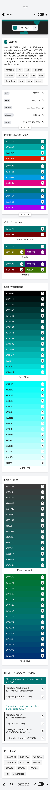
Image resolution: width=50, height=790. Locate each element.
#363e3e (10, 492)
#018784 (10, 338)
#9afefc (9, 434)
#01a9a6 (10, 349)
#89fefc (9, 429)
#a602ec (10, 207)
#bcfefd (9, 446)
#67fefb (9, 417)
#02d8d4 (10, 152)
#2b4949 (10, 509)
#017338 (10, 582)
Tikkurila (38, 69)
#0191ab (10, 171)
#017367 (10, 610)
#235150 (10, 520)
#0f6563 (9, 548)
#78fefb (9, 423)
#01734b (10, 594)
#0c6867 (10, 553)
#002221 (10, 304)
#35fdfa (9, 401)
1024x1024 (11, 762)
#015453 (10, 321)
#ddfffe (9, 457)
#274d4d (10, 514)
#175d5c (10, 537)
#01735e (10, 605)
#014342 (10, 315)
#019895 (10, 344)
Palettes (9, 75)
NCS (27, 69)
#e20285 (10, 183)
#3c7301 (31, 269)
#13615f (9, 542)
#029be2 (10, 177)
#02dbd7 (10, 366)
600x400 (9, 768)
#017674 (10, 332)
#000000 (10, 293)
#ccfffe (9, 451)
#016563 (10, 327)
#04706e (10, 565)
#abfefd (9, 440)
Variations (22, 75)
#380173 (31, 264)
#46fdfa (9, 406)
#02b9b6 (10, 355)
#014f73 (9, 639)
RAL (19, 69)
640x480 (37, 762)
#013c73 (10, 650)
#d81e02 (10, 158)
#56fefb (9, 412)
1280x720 (37, 757)
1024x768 (24, 762)
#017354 (10, 599)
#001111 (10, 299)
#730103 (10, 234)
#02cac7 (10, 360)
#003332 (10, 310)
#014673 (10, 644)
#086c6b (10, 559)
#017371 (10, 141)
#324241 (10, 497)
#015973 (10, 633)
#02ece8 (10, 372)
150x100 (34, 768)
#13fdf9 (9, 389)
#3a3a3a (10, 486)
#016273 (10, 627)
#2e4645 (10, 503)
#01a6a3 (10, 147)
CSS (33, 75)
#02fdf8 (9, 384)
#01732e (10, 577)
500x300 (22, 768)
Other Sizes (18, 773)
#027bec (10, 201)
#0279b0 (10, 196)
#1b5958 (10, 531)
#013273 (10, 655)
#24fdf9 (9, 395)
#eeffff (9, 462)
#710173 (31, 252)
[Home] (8, 14)
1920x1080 (11, 757)
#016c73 (10, 622)
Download (11, 81)
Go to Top (23, 784)
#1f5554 (9, 525)
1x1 (7, 773)
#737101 (10, 252)
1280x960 (24, 757)
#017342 (10, 588)
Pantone (10, 69)
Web (41, 75)
